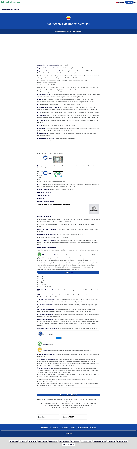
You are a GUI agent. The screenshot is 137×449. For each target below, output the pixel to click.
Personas (55, 427)
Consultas (65, 427)
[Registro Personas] (135, 2)
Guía (73, 427)
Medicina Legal (43, 133)
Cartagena (42, 128)
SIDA (40, 125)
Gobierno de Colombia (45, 368)
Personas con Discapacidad (45, 201)
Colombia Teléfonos (43, 189)
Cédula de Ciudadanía (44, 192)
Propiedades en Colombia (47, 310)
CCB (40, 112)
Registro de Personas (64, 31)
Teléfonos (14, 441)
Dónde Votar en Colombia (47, 354)
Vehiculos (54, 441)
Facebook (42, 417)
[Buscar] (127, 2)
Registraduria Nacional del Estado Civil (49, 71)
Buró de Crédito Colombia (46, 359)
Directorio (78, 31)
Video (50, 158)
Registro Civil (87, 441)
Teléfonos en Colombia (49, 255)
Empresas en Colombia (46, 305)
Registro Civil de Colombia (46, 300)
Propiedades (65, 441)
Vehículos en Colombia (46, 319)
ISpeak (41, 99)
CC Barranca (42, 120)
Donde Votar (123, 441)
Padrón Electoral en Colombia (46, 247)
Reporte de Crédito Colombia (46, 229)
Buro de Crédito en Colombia (46, 240)
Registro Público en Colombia (48, 328)
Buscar (130, 2)
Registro (45, 427)
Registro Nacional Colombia (46, 234)
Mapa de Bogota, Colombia (46, 138)
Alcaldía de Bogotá (44, 95)
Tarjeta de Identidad (43, 195)
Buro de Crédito (69, 444)
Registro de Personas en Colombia (48, 65)
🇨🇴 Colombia (120, 2)
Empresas (75, 441)
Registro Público (100, 441)
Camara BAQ (42, 115)
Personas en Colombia (44, 216)
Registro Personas (11, 2)
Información (83, 427)
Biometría (40, 198)
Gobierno (112, 441)
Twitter (66, 417)
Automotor (43, 441)
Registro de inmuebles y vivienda (49, 107)
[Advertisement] (68, 47)
